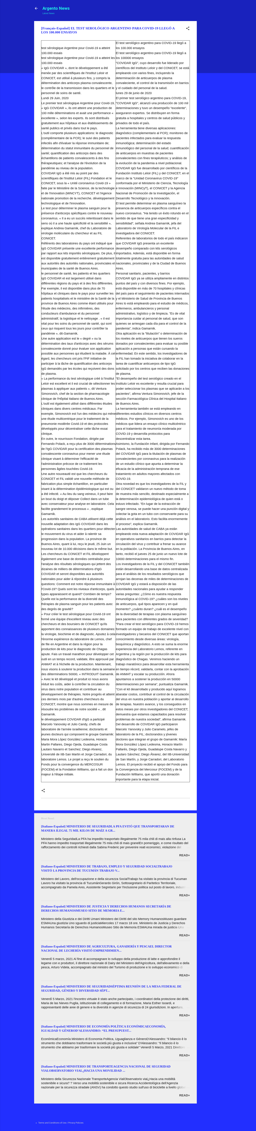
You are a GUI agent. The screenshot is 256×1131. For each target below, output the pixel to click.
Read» (184, 855)
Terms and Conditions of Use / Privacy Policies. (61, 1123)
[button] (188, 29)
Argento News (56, 8)
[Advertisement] (210, 73)
